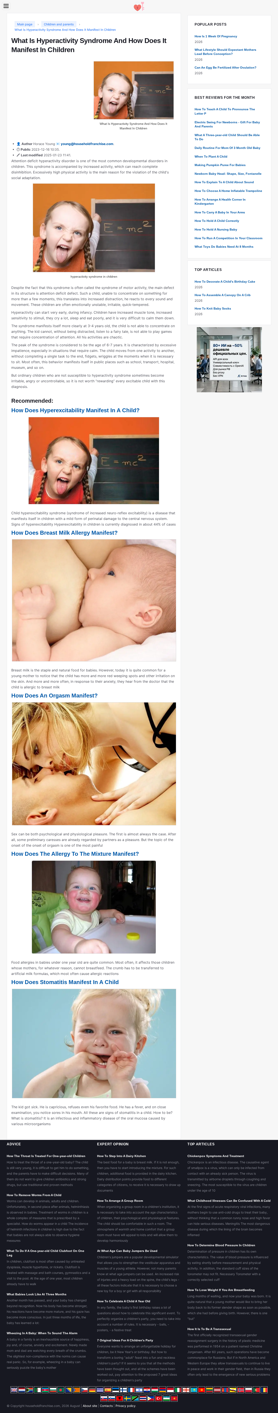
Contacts (106, 1406)
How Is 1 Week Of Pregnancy (216, 36)
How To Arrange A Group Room (120, 1200)
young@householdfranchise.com (87, 144)
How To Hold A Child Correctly (217, 221)
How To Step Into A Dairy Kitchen (121, 1156)
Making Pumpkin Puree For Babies (220, 165)
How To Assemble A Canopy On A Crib (223, 295)
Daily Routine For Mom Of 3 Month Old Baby (227, 148)
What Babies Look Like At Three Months (36, 1294)
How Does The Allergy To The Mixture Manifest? (75, 854)
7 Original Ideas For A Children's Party (125, 1340)
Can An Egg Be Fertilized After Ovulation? (225, 67)
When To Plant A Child (211, 156)
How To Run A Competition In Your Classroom (228, 238)
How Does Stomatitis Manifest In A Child (65, 982)
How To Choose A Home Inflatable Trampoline (228, 191)
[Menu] (6, 6)
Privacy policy (126, 1406)
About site (90, 1406)
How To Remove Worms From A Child (34, 1195)
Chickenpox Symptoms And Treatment (215, 1156)
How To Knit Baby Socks (213, 308)
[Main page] (139, 6)
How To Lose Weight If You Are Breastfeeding (221, 1290)
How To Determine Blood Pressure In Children (221, 1245)
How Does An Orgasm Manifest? (54, 695)
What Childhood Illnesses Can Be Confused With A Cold (229, 1200)
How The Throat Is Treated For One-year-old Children (46, 1156)
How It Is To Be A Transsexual (209, 1329)
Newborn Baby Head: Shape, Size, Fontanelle (228, 173)
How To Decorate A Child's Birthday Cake (225, 281)
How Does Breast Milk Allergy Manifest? (64, 532)
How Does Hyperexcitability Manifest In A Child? (75, 410)
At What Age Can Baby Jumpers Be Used (127, 1251)
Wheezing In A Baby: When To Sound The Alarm (42, 1333)
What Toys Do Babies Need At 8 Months (224, 246)
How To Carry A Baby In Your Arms (220, 212)
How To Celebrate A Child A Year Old (123, 1301)
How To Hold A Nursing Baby (216, 229)
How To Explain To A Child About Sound (224, 182)
